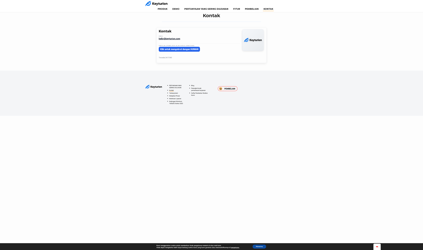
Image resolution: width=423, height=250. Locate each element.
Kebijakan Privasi (174, 96)
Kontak (268, 9)
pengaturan (235, 248)
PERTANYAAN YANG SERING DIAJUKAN (206, 9)
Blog (192, 85)
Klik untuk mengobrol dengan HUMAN (179, 49)
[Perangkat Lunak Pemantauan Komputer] (156, 3)
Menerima (259, 246)
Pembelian (252, 9)
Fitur (236, 9)
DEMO (175, 9)
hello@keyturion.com (169, 38)
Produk (162, 9)
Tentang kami (173, 93)
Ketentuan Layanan (175, 98)
